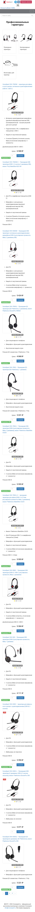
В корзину (20, 155)
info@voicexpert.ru (10, 908)
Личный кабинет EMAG (7, 8)
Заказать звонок (26, 2)
